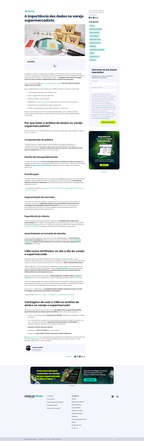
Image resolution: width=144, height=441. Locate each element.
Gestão (92, 53)
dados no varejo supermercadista (51, 83)
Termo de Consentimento (103, 107)
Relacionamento (94, 32)
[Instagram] (117, 396)
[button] (75, 356)
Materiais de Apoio (95, 43)
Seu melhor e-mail (97, 87)
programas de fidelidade (32, 226)
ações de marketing (43, 102)
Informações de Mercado (97, 50)
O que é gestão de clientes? (55, 402)
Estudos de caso (94, 56)
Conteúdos (50, 396)
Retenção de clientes (96, 29)
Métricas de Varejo (29, 11)
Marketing (92, 46)
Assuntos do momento (53, 408)
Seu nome (94, 81)
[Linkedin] (112, 396)
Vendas (92, 26)
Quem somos (51, 399)
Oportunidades (94, 36)
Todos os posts (36, 350)
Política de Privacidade (102, 118)
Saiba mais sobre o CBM (33, 337)
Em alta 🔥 (93, 60)
